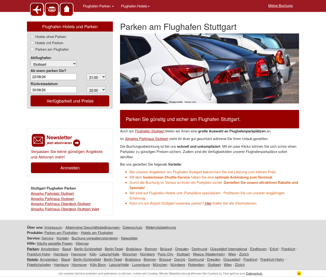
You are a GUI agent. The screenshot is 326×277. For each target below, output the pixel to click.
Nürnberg (147, 253)
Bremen (151, 248)
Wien (232, 253)
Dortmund (199, 248)
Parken (33, 248)
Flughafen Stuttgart (149, 130)
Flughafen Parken (97, 5)
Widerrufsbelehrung (161, 227)
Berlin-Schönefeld (88, 248)
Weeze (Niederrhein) (209, 253)
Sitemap (82, 243)
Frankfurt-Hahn (38, 253)
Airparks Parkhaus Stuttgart (52, 198)
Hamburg (60, 253)
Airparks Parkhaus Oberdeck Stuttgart (60, 203)
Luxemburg (141, 264)
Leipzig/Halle (109, 253)
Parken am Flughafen (52, 49)
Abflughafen (41, 57)
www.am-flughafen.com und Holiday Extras (52, 9)
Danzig (179, 259)
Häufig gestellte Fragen (55, 243)
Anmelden (70, 167)
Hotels (32, 259)
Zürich (244, 253)
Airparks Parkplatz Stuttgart (52, 193)
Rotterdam (196, 264)
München (129, 253)
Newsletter (129, 237)
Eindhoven (258, 248)
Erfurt (274, 248)
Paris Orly (166, 253)
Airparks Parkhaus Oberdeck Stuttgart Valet (65, 208)
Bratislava (134, 248)
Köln (92, 253)
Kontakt (62, 237)
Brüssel (166, 248)
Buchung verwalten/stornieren (95, 237)
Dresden (182, 248)
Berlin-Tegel (114, 248)
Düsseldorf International (228, 248)
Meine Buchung (280, 5)
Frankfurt (288, 248)
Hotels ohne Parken (50, 36)
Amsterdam (50, 248)
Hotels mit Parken (49, 42)
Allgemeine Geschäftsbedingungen (93, 227)
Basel (66, 248)
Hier (207, 203)
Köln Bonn (98, 264)
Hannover (78, 253)
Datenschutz (132, 227)
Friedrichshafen (39, 264)
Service (47, 237)
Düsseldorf (231, 259)
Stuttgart (183, 253)
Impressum (53, 227)
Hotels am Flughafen (97, 232)
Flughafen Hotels (134, 5)
